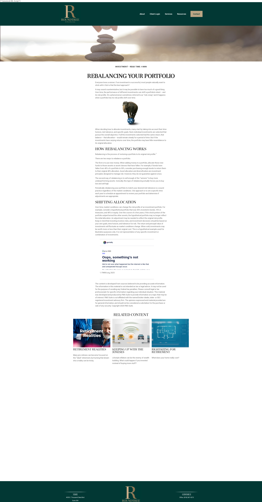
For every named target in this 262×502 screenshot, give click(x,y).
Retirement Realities (89, 349)
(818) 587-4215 (189, 497)
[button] (142, 14)
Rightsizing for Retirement (164, 351)
